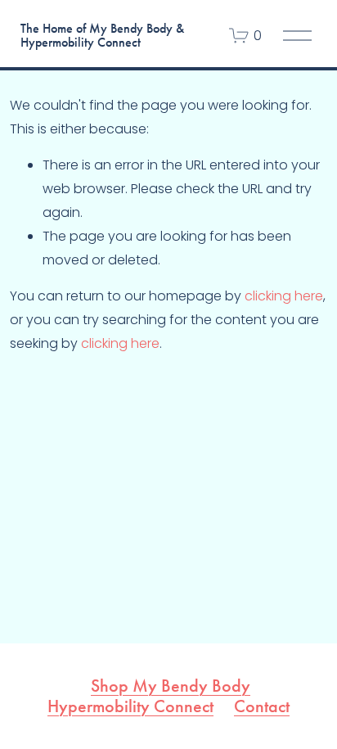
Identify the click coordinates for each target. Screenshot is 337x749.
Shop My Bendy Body (170, 686)
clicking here (284, 296)
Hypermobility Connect (130, 706)
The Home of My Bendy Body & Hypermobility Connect (102, 35)
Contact (262, 706)
